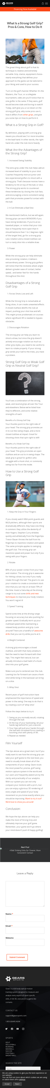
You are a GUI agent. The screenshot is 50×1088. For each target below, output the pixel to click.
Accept (7, 1084)
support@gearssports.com (16, 1015)
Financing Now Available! (25, 9)
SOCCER (9, 1051)
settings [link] (22, 1079)
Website (10, 938)
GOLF (8, 1042)
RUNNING (10, 1047)
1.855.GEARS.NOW (13, 1021)
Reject (17, 1084)
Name (9, 914)
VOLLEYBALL (11, 1044)
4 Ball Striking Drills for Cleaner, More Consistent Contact (25, 850)
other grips (27, 114)
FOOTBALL (10, 1053)
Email (9, 926)
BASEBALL (10, 1049)
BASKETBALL (11, 1055)
